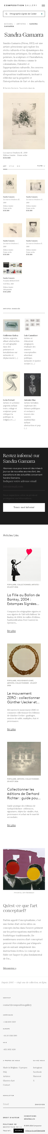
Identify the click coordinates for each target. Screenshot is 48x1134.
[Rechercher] (42, 14)
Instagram (37, 1067)
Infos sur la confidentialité (35, 1131)
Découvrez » (9, 968)
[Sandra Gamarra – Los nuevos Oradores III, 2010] (12, 183)
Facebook (37, 1072)
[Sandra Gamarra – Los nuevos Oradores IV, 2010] (35, 183)
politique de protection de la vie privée (12, 1127)
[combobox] (24, 13)
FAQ (5, 1072)
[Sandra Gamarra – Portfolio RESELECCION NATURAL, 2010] (12, 268)
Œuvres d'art (9, 1080)
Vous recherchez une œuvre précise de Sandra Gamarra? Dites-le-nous (24, 521)
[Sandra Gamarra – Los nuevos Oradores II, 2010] (35, 227)
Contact (6, 1085)
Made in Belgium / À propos (15, 1067)
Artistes (21, 24)
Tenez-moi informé (24, 507)
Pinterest (37, 1076)
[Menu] (43, 5)
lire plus (11, 630)
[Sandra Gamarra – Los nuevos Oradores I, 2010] (12, 227)
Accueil (8, 24)
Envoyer (40, 1104)
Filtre (40, 166)
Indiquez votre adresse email (19, 481)
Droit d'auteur (11, 1117)
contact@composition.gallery (17, 1005)
